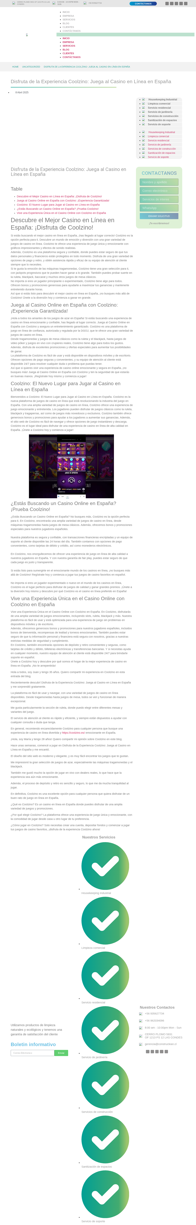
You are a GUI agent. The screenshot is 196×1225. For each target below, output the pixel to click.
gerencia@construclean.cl (161, 1044)
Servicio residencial (157, 140)
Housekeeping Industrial (160, 132)
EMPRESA (68, 16)
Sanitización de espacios (160, 153)
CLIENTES (68, 27)
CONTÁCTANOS (72, 31)
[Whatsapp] (167, 3)
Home (15, 66)
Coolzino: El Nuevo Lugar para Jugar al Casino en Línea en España (58, 204)
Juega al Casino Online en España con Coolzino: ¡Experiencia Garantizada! (63, 200)
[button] (125, 34)
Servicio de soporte (158, 124)
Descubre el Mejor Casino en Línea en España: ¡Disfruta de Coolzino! (59, 196)
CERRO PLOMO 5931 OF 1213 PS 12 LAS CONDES (163, 1036)
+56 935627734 (95, 3)
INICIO (66, 12)
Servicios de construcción (160, 148)
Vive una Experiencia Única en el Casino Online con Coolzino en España (61, 213)
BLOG (66, 23)
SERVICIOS (69, 19)
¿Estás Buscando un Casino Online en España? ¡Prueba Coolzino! (58, 208)
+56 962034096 (154, 1020)
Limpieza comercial (157, 136)
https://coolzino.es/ (73, 732)
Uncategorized (31, 66)
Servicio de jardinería (158, 144)
